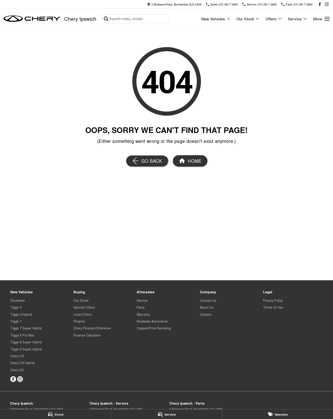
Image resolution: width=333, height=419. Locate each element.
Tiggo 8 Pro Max (22, 335)
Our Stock (245, 18)
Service (295, 18)
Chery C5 (17, 356)
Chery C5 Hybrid (22, 362)
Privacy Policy (273, 300)
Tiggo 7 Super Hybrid (26, 328)
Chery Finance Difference (92, 328)
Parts (141, 307)
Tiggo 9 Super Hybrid (26, 349)
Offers (270, 18)
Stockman (17, 300)
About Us (207, 307)
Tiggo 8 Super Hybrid (26, 342)
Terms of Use (273, 307)
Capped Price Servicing (154, 328)
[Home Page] (32, 18)
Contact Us (208, 300)
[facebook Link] (320, 4)
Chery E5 (17, 370)
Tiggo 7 (16, 321)
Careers (206, 314)
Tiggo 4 (16, 307)
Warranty (143, 314)
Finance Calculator (87, 335)
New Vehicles (213, 18)
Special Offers (84, 307)
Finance (79, 321)
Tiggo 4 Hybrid (21, 314)
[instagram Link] (327, 4)
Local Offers (82, 314)
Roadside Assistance (152, 321)
